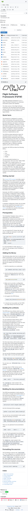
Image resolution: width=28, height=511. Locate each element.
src (3, 54)
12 (7, 7)
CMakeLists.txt (6, 68)
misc (4, 49)
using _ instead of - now (16, 44)
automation (5, 40)
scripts (4, 52)
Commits (5, 25)
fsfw (4, 5)
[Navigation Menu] (26, 2)
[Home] (2, 1)
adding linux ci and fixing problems (18, 40)
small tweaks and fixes (16, 59)
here (12, 293)
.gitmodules (5, 64)
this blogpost (19, 395)
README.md (5, 78)
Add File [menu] (19, 30)
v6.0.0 (3, 491)
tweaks (12, 42)
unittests (4, 56)
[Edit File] (26, 82)
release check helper (15, 52)
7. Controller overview (8, 482)
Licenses (17, 509)
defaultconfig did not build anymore (18, 49)
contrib (4, 44)
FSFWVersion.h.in (6, 71)
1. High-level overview (8, 474)
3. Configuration (7, 477)
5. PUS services (6, 480)
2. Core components (8, 475)
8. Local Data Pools (7, 484)
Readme (4, 20)
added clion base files (15, 37)
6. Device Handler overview (9, 481)
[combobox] (8, 30)
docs (4, 47)
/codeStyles (6, 37)
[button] (5, 7)
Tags (23, 25)
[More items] (26, 9)
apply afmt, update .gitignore (17, 61)
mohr (4, 35)
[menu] (7, 509)
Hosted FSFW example (10, 179)
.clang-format (6, 59)
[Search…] (26, 13)
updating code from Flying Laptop (18, 73)
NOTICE (4, 76)
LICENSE (5, 73)
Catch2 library (6, 312)
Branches (14, 25)
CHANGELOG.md (6, 66)
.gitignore (5, 61)
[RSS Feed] (2, 7)
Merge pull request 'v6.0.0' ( (13, 35)
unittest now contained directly (17, 64)
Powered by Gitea (11, 506)
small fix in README (15, 78)
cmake (4, 42)
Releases (3, 489)
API (22, 509)
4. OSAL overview (7, 478)
